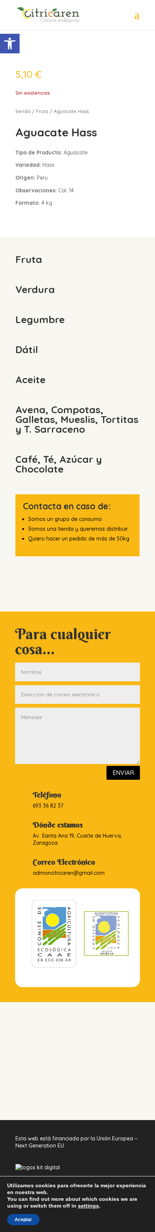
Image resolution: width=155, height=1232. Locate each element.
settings (88, 1206)
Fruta (42, 111)
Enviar (123, 772)
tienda (22, 111)
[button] (10, 43)
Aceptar (23, 1219)
